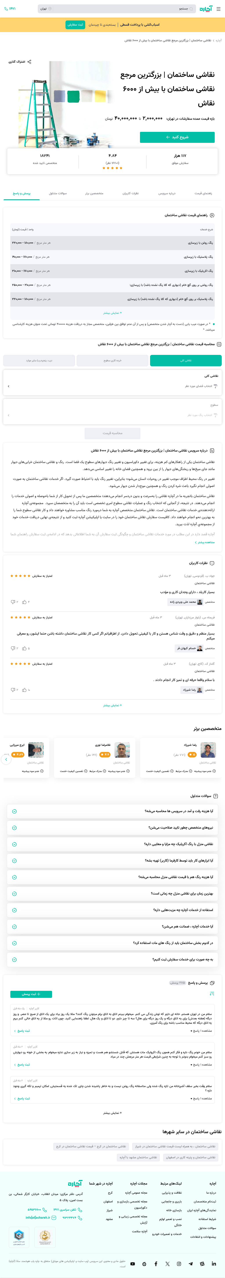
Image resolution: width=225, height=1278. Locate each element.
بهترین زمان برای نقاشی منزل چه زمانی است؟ (182, 894)
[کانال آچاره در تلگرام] (190, 1264)
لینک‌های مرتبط (171, 1184)
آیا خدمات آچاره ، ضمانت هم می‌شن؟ (187, 926)
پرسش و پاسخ (22, 193)
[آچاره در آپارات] (202, 1264)
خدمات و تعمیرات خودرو (167, 1234)
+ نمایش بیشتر (112, 1113)
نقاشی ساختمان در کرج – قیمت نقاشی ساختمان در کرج (91, 1146)
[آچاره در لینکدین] (213, 1264)
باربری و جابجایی (171, 1201)
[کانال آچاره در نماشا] (144, 1264)
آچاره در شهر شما (101, 1184)
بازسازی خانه (174, 1210)
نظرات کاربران (131, 193)
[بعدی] (6, 759)
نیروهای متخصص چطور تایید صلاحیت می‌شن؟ (181, 828)
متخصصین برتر (94, 193)
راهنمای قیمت (203, 193)
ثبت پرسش (29, 994)
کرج (110, 1192)
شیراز (110, 1210)
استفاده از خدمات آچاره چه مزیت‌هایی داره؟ (183, 910)
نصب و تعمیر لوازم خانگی (170, 1222)
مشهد (109, 1219)
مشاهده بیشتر (206, 542)
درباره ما (211, 1192)
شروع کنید (180, 137)
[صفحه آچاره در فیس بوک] (155, 1264)
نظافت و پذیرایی (172, 1192)
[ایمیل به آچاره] (41, 1218)
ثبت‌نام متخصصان (205, 1201)
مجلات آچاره (138, 1184)
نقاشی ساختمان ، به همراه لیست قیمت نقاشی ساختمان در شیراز (175, 1146)
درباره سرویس (167, 193)
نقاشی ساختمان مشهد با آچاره (138, 1157)
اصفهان (108, 1201)
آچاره (218, 40)
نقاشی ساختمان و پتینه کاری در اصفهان (190, 1157)
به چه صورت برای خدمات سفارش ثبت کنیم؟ (182, 959)
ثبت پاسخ (24, 1031)
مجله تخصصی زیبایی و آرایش (133, 1219)
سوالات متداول (58, 193)
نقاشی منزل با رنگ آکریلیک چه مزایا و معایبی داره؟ (178, 844)
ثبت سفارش (75, 24)
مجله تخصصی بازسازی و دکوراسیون (132, 1204)
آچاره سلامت (139, 1231)
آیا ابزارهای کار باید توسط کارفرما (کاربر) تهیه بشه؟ (179, 861)
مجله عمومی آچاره (136, 1192)
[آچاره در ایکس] (167, 1264)
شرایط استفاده (207, 1219)
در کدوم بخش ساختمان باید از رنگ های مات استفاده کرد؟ (173, 943)
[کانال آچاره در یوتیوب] (132, 1264)
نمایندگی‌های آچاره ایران (201, 1210)
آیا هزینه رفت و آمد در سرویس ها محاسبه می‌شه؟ (179, 811)
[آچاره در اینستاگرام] (178, 1264)
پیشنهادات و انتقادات (203, 1237)
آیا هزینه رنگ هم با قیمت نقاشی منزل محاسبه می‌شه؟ (175, 877)
